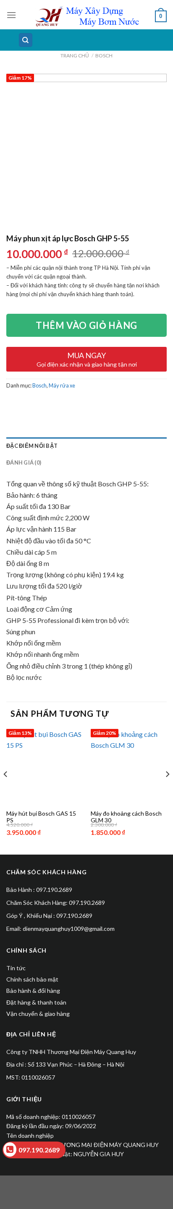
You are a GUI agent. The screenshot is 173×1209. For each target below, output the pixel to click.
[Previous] (6, 791)
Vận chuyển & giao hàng (38, 1013)
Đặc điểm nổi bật (32, 445)
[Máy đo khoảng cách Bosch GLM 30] (129, 767)
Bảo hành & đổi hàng (33, 990)
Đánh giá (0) (23, 462)
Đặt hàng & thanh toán (36, 1002)
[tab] (86, 445)
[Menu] (11, 15)
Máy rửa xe (62, 385)
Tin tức (16, 967)
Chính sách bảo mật (32, 979)
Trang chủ (74, 55)
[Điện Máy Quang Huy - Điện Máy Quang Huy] (86, 16)
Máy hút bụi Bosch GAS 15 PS (41, 817)
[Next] (167, 791)
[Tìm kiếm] (26, 40)
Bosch (104, 55)
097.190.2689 (39, 1150)
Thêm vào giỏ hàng (86, 325)
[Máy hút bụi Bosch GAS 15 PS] (44, 767)
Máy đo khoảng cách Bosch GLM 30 (126, 817)
